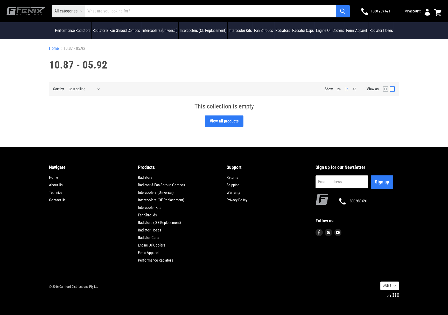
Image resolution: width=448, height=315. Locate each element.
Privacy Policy (237, 200)
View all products (224, 121)
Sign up (382, 181)
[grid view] (385, 89)
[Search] (343, 11)
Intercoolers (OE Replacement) (203, 30)
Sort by (58, 89)
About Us (56, 185)
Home (54, 48)
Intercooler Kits (240, 30)
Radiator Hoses (381, 30)
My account (412, 11)
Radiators (282, 30)
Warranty (233, 192)
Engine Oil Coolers (330, 30)
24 (339, 89)
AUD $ (387, 285)
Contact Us (57, 200)
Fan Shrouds (263, 30)
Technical (56, 192)
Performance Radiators (72, 30)
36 (346, 89)
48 (354, 89)
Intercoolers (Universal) (160, 30)
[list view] (392, 89)
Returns (232, 177)
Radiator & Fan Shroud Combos (116, 30)
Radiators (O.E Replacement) (159, 222)
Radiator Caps (303, 30)
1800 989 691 (380, 11)
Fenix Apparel (356, 30)
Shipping (233, 185)
